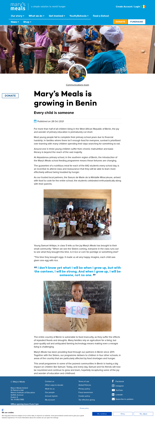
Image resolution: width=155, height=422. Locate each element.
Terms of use (83, 381)
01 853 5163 (19, 399)
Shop (26, 21)
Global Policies (84, 385)
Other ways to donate (54, 385)
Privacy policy (84, 389)
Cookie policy (84, 396)
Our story (16, 15)
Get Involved (56, 15)
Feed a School (101, 15)
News (14, 21)
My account (50, 400)
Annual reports (51, 396)
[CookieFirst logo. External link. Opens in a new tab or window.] (3, 410)
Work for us (49, 389)
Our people (50, 392)
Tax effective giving (86, 400)
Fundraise (136, 21)
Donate (120, 21)
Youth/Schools (78, 15)
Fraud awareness (85, 392)
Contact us (49, 381)
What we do (35, 15)
